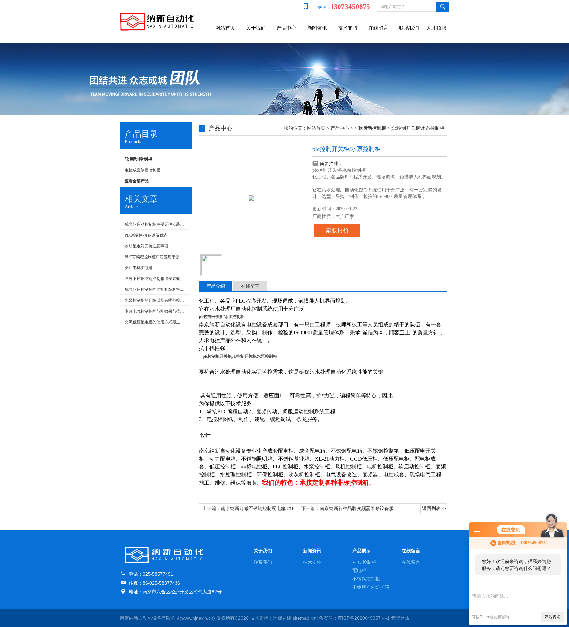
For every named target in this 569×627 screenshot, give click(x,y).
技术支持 (348, 28)
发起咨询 (552, 616)
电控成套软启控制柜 (142, 170)
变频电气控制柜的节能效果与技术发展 (155, 311)
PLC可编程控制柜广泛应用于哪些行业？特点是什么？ (155, 257)
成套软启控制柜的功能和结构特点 (154, 289)
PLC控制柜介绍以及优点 (146, 235)
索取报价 (337, 230)
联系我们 (409, 28)
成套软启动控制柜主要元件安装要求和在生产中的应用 (155, 224)
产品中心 (286, 28)
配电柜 (359, 570)
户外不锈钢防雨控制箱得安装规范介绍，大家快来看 (155, 278)
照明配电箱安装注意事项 (146, 246)
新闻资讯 (317, 28)
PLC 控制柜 (364, 562)
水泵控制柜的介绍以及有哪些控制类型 (155, 300)
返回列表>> (434, 508)
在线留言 (378, 28)
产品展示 (361, 550)
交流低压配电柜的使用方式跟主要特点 (155, 322)
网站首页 (225, 28)
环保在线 (282, 618)
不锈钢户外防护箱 (370, 586)
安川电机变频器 (138, 267)
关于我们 (256, 28)
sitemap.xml (305, 618)
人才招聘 (436, 28)
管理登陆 (400, 618)
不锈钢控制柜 (366, 578)
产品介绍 (215, 286)
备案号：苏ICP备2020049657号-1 (354, 618)
